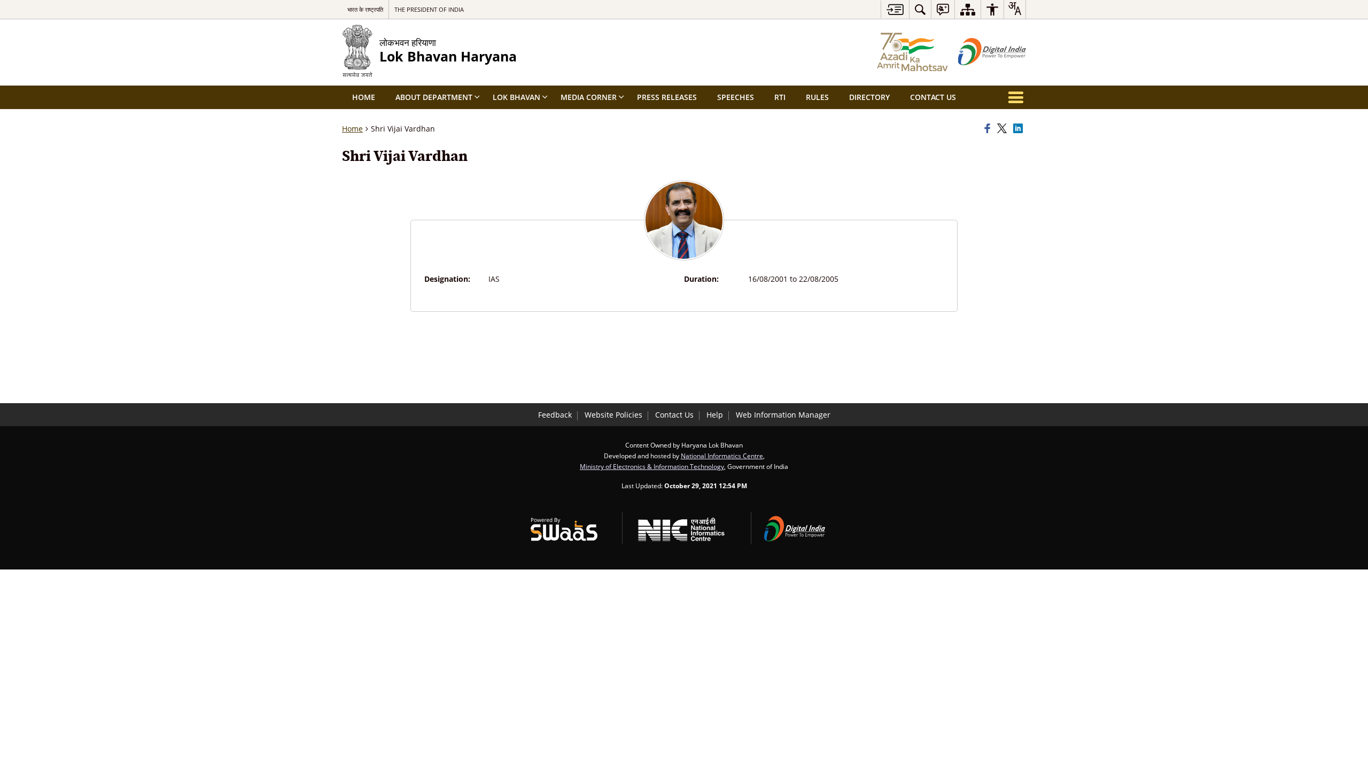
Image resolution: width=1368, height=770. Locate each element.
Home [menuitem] (363, 97)
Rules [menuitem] (817, 97)
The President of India (429, 9)
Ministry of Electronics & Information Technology (652, 466)
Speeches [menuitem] (735, 97)
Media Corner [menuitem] (589, 97)
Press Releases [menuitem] (667, 97)
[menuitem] (920, 9)
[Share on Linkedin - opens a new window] (1019, 128)
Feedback (555, 415)
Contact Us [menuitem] (933, 97)
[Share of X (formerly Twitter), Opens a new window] (1003, 128)
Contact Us (674, 415)
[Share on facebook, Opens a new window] (989, 128)
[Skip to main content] (895, 9)
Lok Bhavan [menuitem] (516, 97)
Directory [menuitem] (869, 97)
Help (714, 415)
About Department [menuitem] (433, 97)
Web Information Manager (783, 415)
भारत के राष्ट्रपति (365, 9)
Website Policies (613, 415)
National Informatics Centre (722, 455)
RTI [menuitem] (780, 97)
